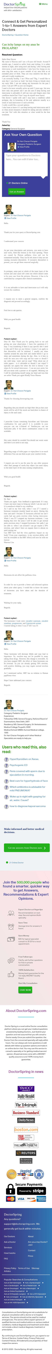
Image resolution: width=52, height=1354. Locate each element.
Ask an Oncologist (11, 1288)
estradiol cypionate (33, 621)
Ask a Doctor (10, 1242)
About (30, 1236)
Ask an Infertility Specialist (32, 1297)
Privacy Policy (10, 1268)
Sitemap (35, 1268)
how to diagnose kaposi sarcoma (28, 806)
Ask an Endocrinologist (13, 1300)
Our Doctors (9, 1236)
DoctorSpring (13, 1214)
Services (8, 1247)
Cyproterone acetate (33, 623)
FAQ (6, 1258)
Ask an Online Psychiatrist (14, 1291)
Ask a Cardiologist (11, 1286)
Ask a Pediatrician (30, 1286)
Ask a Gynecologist (32, 1283)
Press (30, 1256)
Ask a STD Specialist (38, 1294)
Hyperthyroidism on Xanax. (24, 759)
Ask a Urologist (12, 1297)
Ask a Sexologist (29, 1288)
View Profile (24, 147)
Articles (7, 1271)
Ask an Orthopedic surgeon (15, 1294)
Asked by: (6, 125)
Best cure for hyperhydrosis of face (29, 780)
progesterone (17, 623)
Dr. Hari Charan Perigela (27, 141)
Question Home (21, 35)
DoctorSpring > (8, 35)
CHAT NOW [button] (25, 990)
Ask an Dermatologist (12, 1283)
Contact (31, 1250)
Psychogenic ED (18, 765)
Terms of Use (24, 1268)
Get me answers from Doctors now (25, 847)
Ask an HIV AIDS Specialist (14, 1303)
